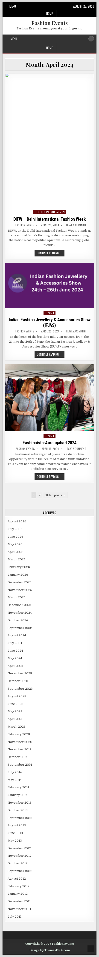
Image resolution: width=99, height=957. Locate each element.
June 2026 (15, 536)
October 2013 (18, 810)
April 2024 (15, 666)
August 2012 (17, 878)
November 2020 (20, 742)
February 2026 (19, 567)
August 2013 (17, 825)
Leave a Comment (76, 225)
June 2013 (15, 833)
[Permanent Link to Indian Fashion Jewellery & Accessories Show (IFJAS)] (49, 285)
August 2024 (17, 635)
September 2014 (20, 764)
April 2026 (15, 552)
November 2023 (20, 673)
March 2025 (17, 597)
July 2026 (15, 529)
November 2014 (19, 749)
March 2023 (17, 726)
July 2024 (15, 643)
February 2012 (18, 886)
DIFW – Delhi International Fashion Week (49, 219)
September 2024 (20, 628)
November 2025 (20, 590)
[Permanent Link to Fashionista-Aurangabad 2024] (49, 397)
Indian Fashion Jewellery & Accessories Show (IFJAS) (49, 322)
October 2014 (17, 757)
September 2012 (20, 871)
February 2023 (19, 734)
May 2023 (15, 711)
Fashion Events (50, 22)
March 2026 (17, 559)
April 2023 (15, 719)
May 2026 (15, 544)
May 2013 (15, 840)
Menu (12, 6)
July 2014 (15, 772)
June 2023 (15, 704)
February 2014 (18, 787)
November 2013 (20, 802)
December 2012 (19, 848)
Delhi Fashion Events (51, 212)
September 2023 (20, 688)
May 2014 (15, 780)
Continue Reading (50, 253)
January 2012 (18, 893)
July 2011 (14, 916)
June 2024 (15, 650)
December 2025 (20, 582)
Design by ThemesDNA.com (49, 950)
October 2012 (18, 863)
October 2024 (18, 620)
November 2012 (20, 855)
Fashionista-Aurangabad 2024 (49, 442)
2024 (50, 313)
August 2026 (17, 521)
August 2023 (17, 696)
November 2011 (19, 909)
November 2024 (20, 612)
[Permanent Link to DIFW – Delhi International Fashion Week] (49, 140)
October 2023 (18, 681)
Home (49, 13)
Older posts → (55, 495)
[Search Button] (91, 38)
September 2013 (20, 818)
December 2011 (19, 901)
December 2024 (19, 605)
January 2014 (17, 795)
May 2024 (15, 658)
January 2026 (18, 574)
